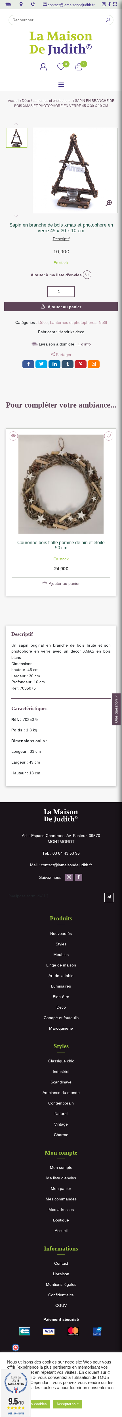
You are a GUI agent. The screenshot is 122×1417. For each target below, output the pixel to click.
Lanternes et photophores (52, 101)
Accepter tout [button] (67, 1404)
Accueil (13, 101)
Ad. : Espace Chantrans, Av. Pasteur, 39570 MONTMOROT (61, 838)
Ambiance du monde (61, 1092)
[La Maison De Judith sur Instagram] (104, 4)
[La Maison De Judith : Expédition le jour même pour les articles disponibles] (8, 4)
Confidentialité (61, 1295)
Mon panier (61, 1188)
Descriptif (61, 238)
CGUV (61, 1305)
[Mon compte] (43, 67)
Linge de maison (61, 965)
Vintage (61, 1124)
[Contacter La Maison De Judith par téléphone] (32, 4)
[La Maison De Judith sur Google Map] (21, 4)
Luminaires (61, 986)
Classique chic (61, 1061)
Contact (61, 1263)
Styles (61, 944)
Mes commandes (61, 1199)
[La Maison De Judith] (61, 43)
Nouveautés (61, 933)
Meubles (61, 954)
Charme (61, 1134)
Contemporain (61, 1103)
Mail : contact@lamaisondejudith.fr (61, 865)
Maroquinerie (61, 1028)
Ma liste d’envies (61, 1178)
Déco (26, 101)
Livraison (61, 1274)
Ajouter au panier (64, 307)
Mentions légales (61, 1284)
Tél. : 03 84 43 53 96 (61, 853)
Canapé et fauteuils (61, 1017)
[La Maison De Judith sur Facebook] (109, 4)
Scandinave (61, 1082)
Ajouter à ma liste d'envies (57, 275)
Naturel (61, 1113)
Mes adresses (61, 1209)
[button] (17, 138)
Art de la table (61, 975)
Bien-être (61, 996)
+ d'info (84, 344)
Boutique (61, 1220)
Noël (103, 322)
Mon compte (61, 1167)
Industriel (61, 1071)
